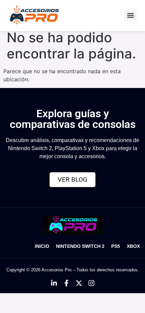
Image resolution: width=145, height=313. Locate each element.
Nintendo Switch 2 (80, 246)
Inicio (42, 246)
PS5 (115, 246)
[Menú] (130, 15)
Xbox (133, 246)
